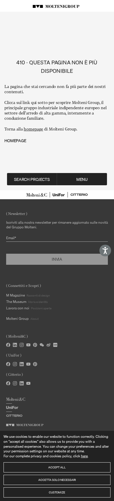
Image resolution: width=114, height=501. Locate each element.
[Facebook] (8, 345)
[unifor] (59, 194)
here (84, 456)
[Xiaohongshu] (55, 345)
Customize (57, 492)
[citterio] (79, 194)
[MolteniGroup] (57, 6)
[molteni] (36, 194)
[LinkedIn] (15, 345)
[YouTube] (28, 345)
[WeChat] (42, 345)
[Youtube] (28, 364)
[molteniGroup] (25, 425)
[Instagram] (22, 345)
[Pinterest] (35, 345)
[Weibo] (48, 345)
